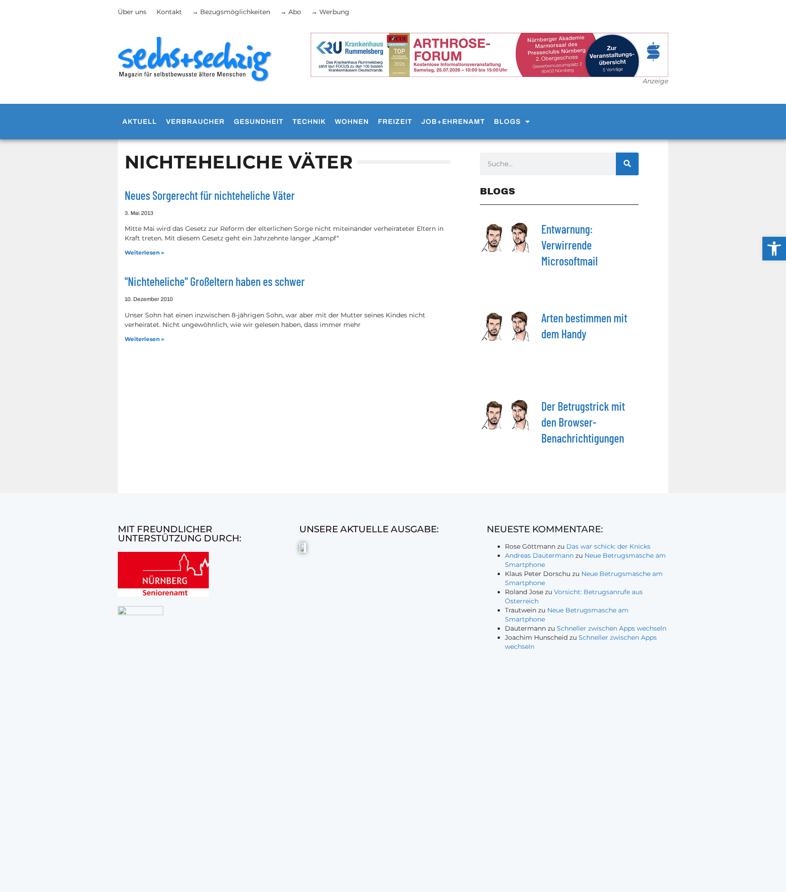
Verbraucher (195, 121)
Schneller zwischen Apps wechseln (611, 628)
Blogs (507, 121)
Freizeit (395, 121)
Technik (309, 121)
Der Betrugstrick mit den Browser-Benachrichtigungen (583, 422)
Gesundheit (258, 121)
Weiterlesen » (144, 252)
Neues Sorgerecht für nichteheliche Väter (210, 195)
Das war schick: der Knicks (608, 546)
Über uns (132, 12)
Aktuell (139, 121)
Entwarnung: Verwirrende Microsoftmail (569, 245)
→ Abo (290, 12)
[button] (774, 248)
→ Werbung (330, 12)
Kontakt (169, 12)
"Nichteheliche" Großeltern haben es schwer (215, 281)
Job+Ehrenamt (453, 121)
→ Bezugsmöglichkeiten (231, 12)
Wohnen (352, 121)
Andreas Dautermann (539, 555)
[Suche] (627, 164)
